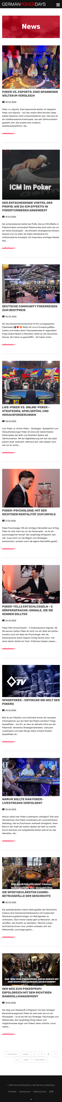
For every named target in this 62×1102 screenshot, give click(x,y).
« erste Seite (11, 1054)
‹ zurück (25, 1054)
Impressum (25, 1091)
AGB (51, 1091)
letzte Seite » (40, 1060)
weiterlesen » (8, 133)
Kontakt (12, 1091)
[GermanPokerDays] (23, 4)
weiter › (27, 1060)
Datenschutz (39, 1091)
